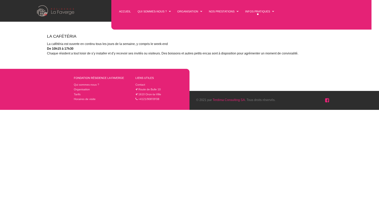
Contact (140, 84)
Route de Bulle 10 (149, 89)
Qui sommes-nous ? (86, 84)
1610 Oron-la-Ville (149, 94)
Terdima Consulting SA (229, 100)
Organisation (82, 89)
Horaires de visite (85, 99)
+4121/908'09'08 (148, 99)
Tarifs (77, 94)
